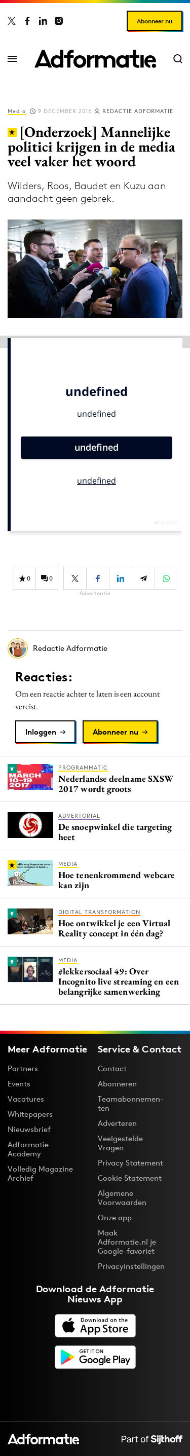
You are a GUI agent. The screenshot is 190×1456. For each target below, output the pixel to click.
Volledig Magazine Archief (40, 1173)
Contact (112, 1068)
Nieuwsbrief (29, 1129)
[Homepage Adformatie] (95, 58)
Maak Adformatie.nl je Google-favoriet (127, 1242)
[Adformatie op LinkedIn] (43, 21)
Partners (23, 1068)
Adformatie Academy (28, 1149)
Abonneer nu (154, 21)
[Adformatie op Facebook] (27, 21)
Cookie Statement (130, 1178)
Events (19, 1083)
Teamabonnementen (131, 1103)
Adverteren (117, 1123)
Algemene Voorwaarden (122, 1197)
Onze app (115, 1217)
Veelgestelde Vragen (120, 1143)
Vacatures (26, 1099)
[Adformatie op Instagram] (59, 21)
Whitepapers (30, 1114)
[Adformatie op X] (12, 21)
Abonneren (117, 1083)
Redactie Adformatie (137, 111)
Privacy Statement (130, 1163)
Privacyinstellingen (131, 1266)
